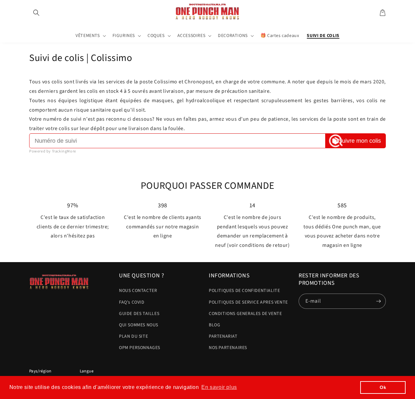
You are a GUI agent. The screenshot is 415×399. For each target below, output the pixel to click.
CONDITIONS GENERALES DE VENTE (245, 313)
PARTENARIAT (223, 336)
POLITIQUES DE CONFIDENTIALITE (244, 290)
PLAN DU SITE (133, 336)
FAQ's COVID (132, 302)
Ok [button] (383, 387)
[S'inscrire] (378, 301)
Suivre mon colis (359, 141)
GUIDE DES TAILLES (139, 313)
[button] (36, 13)
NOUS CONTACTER (138, 290)
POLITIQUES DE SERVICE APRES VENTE (248, 302)
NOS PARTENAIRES (228, 348)
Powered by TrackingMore (52, 151)
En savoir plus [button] (219, 387)
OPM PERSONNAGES (139, 348)
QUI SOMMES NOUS (138, 325)
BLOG (214, 325)
